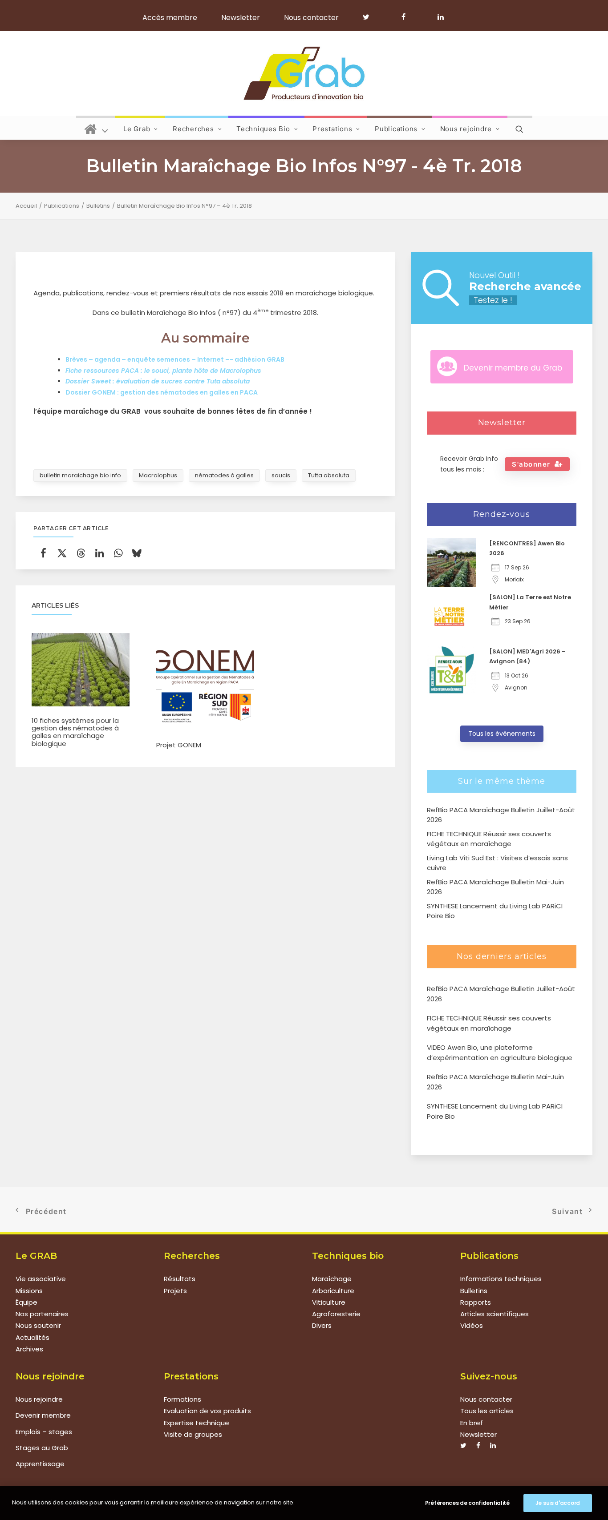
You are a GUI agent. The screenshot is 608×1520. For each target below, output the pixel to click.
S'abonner (531, 464)
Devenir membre (43, 1415)
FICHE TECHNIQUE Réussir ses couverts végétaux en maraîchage (489, 1023)
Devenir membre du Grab (513, 368)
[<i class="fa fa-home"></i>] (96, 128)
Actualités (32, 1337)
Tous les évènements (501, 733)
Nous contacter (311, 17)
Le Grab (136, 129)
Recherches (193, 129)
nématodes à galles (224, 475)
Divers (322, 1325)
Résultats (179, 1278)
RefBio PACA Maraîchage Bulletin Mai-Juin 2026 (495, 1082)
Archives (29, 1349)
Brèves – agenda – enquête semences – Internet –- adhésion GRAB (174, 359)
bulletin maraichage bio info (80, 475)
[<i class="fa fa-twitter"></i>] (370, 16)
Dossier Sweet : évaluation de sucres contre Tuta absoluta (157, 381)
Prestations (332, 129)
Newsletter (240, 17)
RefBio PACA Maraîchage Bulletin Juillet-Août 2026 (501, 994)
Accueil (26, 206)
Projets (175, 1290)
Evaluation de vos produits (207, 1410)
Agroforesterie (336, 1313)
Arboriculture (333, 1290)
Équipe (26, 1302)
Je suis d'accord (557, 1503)
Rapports (475, 1302)
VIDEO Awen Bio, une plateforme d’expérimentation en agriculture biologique (499, 1052)
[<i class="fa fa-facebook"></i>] (407, 16)
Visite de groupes (193, 1434)
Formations (182, 1399)
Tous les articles (487, 1410)
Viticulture (328, 1302)
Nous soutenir (38, 1325)
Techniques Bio (263, 129)
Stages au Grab (42, 1447)
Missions (29, 1290)
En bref (471, 1422)
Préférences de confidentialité (467, 1503)
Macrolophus (158, 475)
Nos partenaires (42, 1313)
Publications (396, 129)
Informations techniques (501, 1278)
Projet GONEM (178, 745)
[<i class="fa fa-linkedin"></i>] (439, 16)
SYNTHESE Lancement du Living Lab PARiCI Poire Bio (495, 1111)
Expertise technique (196, 1422)
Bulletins (98, 206)
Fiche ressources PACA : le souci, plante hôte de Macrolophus (163, 370)
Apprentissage (40, 1463)
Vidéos (471, 1325)
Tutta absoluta (328, 475)
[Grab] (303, 73)
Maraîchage (332, 1278)
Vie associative (41, 1278)
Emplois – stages (44, 1431)
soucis (281, 475)
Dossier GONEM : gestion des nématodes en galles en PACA (161, 392)
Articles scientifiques (494, 1313)
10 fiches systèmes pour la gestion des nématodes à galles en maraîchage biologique (75, 732)
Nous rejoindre (466, 129)
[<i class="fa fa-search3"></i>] (519, 128)
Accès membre (169, 17)
